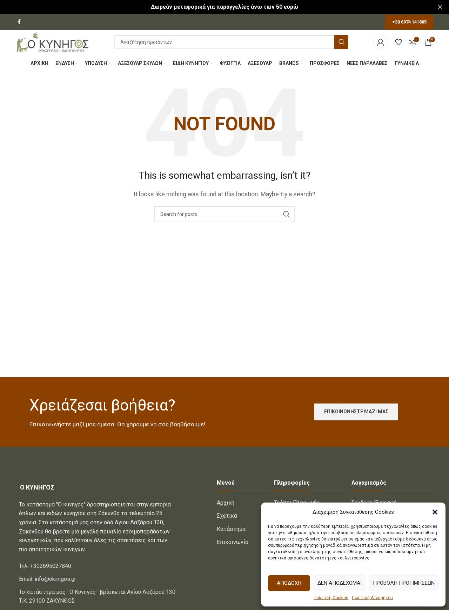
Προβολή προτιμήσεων (404, 583)
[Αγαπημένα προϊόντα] (398, 42)
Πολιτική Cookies (331, 597)
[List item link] (97, 566)
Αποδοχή (289, 583)
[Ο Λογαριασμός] (380, 42)
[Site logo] (52, 41)
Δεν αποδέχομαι (339, 583)
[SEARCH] (341, 42)
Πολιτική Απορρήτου (372, 597)
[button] (434, 512)
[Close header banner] (440, 7)
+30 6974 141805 (409, 22)
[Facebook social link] (19, 22)
